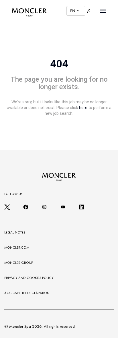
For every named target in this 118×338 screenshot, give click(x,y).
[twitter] (7, 209)
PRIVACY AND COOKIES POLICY (29, 278)
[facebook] (26, 209)
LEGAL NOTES (14, 232)
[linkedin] (81, 209)
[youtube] (63, 209)
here (83, 107)
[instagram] (44, 209)
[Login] (88, 11)
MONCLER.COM (16, 248)
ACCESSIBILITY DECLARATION (27, 293)
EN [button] (72, 10)
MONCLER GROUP (18, 263)
